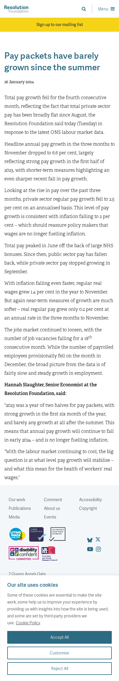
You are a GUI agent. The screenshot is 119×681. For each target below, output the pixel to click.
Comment (53, 499)
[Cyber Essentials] (39, 536)
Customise (59, 653)
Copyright (88, 508)
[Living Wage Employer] (19, 536)
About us (52, 508)
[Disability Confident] (25, 555)
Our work (17, 499)
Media (14, 517)
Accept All (59, 637)
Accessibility (90, 499)
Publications (20, 508)
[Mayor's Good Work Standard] (58, 536)
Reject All (59, 668)
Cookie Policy (28, 622)
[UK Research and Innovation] (51, 555)
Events (50, 517)
